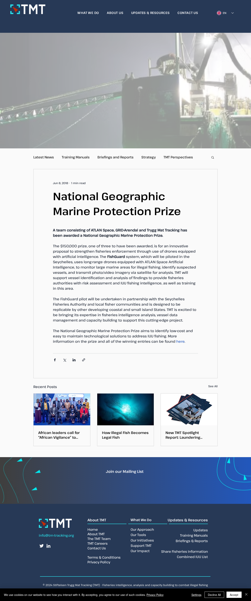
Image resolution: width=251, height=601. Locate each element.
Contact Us (96, 548)
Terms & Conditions (104, 557)
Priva (91, 562)
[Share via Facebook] (55, 360)
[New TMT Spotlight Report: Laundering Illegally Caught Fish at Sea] (189, 409)
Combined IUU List (192, 556)
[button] (213, 157)
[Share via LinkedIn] (74, 360)
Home (92, 529)
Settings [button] (196, 595)
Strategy (148, 157)
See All (213, 386)
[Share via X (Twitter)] (64, 360)
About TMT (96, 534)
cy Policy (102, 562)
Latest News (43, 157)
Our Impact (140, 551)
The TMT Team (99, 538)
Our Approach (142, 529)
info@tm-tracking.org (56, 535)
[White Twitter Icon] (41, 546)
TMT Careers (97, 543)
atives (149, 540)
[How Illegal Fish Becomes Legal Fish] (125, 409)
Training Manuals (76, 157)
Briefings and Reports (115, 157)
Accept (234, 595)
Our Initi (137, 540)
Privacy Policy (155, 595)
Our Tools (138, 534)
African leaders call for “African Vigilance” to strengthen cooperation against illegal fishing (60, 435)
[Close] (246, 595)
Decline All (214, 595)
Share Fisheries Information (184, 551)
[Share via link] (83, 360)
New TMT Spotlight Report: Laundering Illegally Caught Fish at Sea (186, 435)
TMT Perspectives (178, 157)
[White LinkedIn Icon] (48, 546)
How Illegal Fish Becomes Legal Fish (125, 435)
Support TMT (141, 545)
